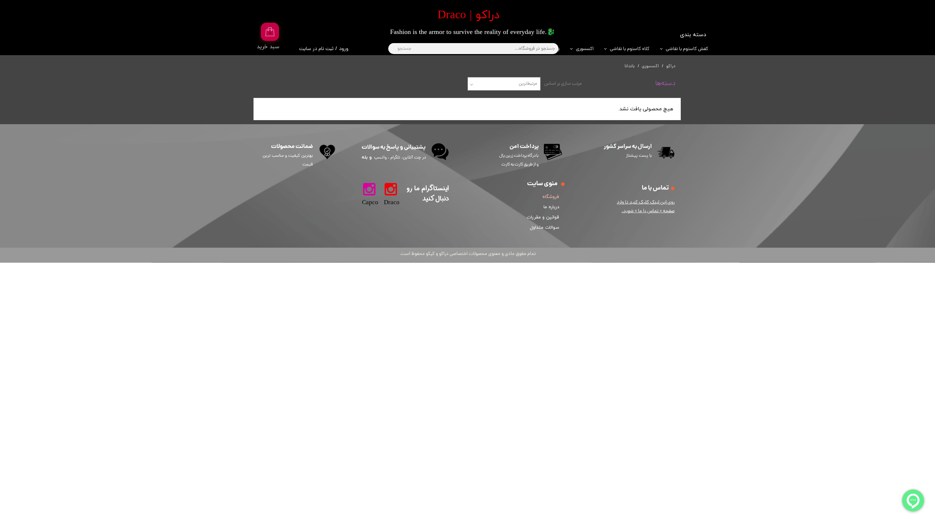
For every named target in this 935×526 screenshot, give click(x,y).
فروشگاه (550, 197)
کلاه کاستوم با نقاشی (629, 49)
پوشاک (553, 49)
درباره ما (551, 207)
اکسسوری (585, 49)
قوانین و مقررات (544, 217)
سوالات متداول (544, 227)
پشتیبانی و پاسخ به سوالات (394, 147)
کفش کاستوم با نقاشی (687, 49)
